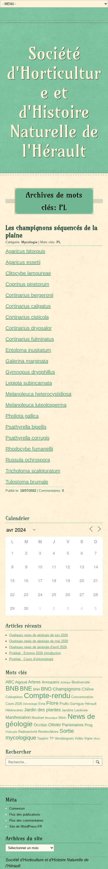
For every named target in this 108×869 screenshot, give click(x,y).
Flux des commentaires (26, 820)
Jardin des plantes (42, 709)
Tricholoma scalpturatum (33, 471)
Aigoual (21, 682)
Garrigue (77, 704)
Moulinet (38, 718)
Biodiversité (81, 682)
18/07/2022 (28, 491)
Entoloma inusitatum (28, 350)
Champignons (67, 689)
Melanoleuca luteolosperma (36, 405)
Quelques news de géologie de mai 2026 (38, 641)
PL (59, 242)
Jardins (67, 710)
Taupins (42, 738)
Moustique (51, 717)
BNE (26, 688)
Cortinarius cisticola (27, 317)
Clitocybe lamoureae (28, 273)
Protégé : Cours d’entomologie (31, 659)
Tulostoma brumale (27, 482)
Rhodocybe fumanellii (29, 449)
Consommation (82, 697)
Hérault (90, 704)
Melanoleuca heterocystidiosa (38, 394)
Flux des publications (24, 814)
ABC (10, 682)
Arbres (34, 681)
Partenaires (73, 725)
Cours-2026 (14, 704)
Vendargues (64, 738)
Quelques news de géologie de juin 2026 (38, 635)
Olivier (54, 724)
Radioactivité (27, 732)
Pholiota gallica (22, 416)
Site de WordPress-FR (25, 826)
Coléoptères (14, 697)
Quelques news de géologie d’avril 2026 (38, 647)
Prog (88, 725)
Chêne (88, 689)
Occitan (40, 725)
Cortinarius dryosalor (29, 328)
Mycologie (29, 242)
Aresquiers (51, 682)
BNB (12, 688)
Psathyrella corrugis (27, 438)
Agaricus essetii (23, 262)
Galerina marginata (27, 361)
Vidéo (79, 738)
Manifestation (18, 717)
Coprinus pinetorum (27, 284)
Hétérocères (14, 710)
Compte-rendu (47, 695)
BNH (36, 689)
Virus (96, 738)
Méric (63, 718)
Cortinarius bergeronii (29, 295)
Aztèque (66, 682)
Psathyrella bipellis (26, 427)
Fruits (64, 703)
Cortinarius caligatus (28, 306)
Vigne (88, 738)
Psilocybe (11, 731)
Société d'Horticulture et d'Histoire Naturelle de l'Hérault (54, 102)
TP (51, 738)
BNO (46, 689)
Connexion (17, 808)
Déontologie (30, 703)
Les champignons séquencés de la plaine (51, 231)
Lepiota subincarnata (29, 383)
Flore (52, 703)
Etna (41, 704)
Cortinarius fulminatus (30, 339)
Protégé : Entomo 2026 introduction (35, 653)
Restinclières (48, 732)
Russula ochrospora (28, 460)
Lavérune (81, 710)
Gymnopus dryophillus (30, 372)
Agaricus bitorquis (25, 251)
